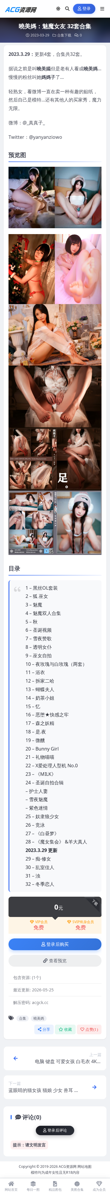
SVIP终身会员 (83, 922)
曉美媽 (38, 1018)
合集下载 (64, 35)
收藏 (68, 1029)
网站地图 (84, 1166)
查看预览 (58, 960)
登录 (86, 8)
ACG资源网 (68, 1166)
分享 (46, 1029)
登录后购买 (57, 944)
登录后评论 (57, 1130)
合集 (22, 1018)
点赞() (91, 1029)
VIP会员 (41, 922)
